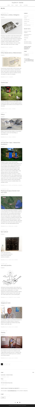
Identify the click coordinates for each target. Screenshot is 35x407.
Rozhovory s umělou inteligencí (10, 15)
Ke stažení (26, 5)
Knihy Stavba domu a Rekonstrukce (11, 52)
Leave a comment (14, 259)
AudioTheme (24, 405)
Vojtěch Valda (17, 2)
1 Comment (11, 47)
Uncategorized (14, 185)
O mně (8, 5)
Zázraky (3, 332)
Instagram (20, 402)
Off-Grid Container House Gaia (6, 382)
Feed (33, 372)
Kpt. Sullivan (4, 231)
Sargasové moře (5, 303)
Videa (21, 5)
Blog (12, 5)
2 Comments (20, 185)
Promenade (11, 405)
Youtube (17, 402)
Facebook (15, 402)
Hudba (16, 5)
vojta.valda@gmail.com (29, 59)
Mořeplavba (11, 226)
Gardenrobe (4, 82)
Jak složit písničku (6, 265)
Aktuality (6, 47)
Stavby (10, 185)
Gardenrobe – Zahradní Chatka (7, 374)
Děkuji (3, 114)
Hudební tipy (11, 297)
